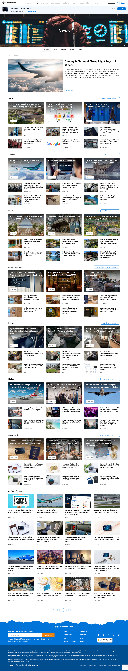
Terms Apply (5, 11)
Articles (16, 55)
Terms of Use (102, 665)
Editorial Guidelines (114, 665)
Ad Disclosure (111, 3)
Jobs (81, 638)
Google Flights (68, 634)
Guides (82, 641)
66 (70, 610)
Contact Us (83, 631)
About (65, 631)
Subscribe (48, 635)
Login (123, 3)
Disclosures (83, 665)
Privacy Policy (92, 665)
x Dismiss (113, 8)
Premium (83, 634)
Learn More (32, 11)
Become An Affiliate (69, 641)
